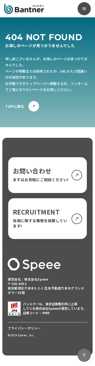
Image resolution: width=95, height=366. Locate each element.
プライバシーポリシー (24, 328)
